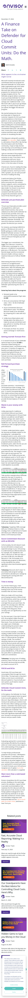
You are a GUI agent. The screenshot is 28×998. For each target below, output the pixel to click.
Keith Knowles (10, 65)
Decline (14, 992)
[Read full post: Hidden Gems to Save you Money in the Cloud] (14, 924)
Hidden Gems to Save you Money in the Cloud (13, 935)
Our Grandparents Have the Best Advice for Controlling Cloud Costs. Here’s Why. (13, 888)
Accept (14, 988)
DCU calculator (12, 140)
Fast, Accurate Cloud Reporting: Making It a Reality (12, 838)
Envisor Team (10, 846)
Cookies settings (14, 984)
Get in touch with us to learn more (13, 800)
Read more (5, 861)
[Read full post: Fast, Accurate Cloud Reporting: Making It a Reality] (14, 826)
